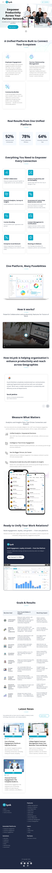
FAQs (29, 832)
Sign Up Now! (12, 27)
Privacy (29, 861)
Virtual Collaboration (32, 817)
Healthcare (6, 840)
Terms (22, 861)
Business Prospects (32, 807)
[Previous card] (43, 406)
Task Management (32, 816)
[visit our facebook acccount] (28, 863)
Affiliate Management (33, 805)
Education (5, 838)
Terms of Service (7, 812)
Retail (4, 843)
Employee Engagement (8, 828)
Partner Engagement (8, 832)
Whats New (30, 830)
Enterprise (5, 842)
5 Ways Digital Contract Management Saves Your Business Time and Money (38, 743)
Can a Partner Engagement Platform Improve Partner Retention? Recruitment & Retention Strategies (13, 745)
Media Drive (31, 810)
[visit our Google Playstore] (28, 866)
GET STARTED (45, 2)
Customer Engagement (8, 830)
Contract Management (33, 821)
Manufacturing (6, 845)
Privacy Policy (6, 810)
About (4, 809)
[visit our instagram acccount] (31, 863)
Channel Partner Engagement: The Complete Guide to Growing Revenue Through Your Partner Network (12, 782)
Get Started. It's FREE (15, 557)
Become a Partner (32, 838)
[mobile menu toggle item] (3, 2)
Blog (29, 828)
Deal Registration (32, 809)
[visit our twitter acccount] (24, 863)
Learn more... (43, 716)
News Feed (30, 812)
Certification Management (34, 819)
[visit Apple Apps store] (24, 866)
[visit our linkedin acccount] (21, 863)
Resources (30, 814)
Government (6, 847)
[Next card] (47, 406)
